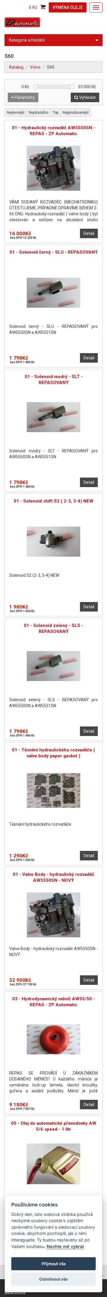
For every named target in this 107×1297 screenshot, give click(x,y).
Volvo (35, 67)
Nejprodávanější (76, 112)
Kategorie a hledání (27, 40)
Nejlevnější (15, 112)
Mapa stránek (15, 1292)
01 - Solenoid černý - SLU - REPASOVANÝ (54, 252)
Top (55, 112)
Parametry (24, 97)
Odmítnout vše (53, 1279)
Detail (89, 233)
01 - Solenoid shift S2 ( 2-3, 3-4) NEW (53, 501)
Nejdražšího (38, 112)
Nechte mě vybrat (65, 1246)
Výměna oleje (68, 7)
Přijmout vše (54, 1263)
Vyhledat (87, 97)
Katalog (16, 67)
